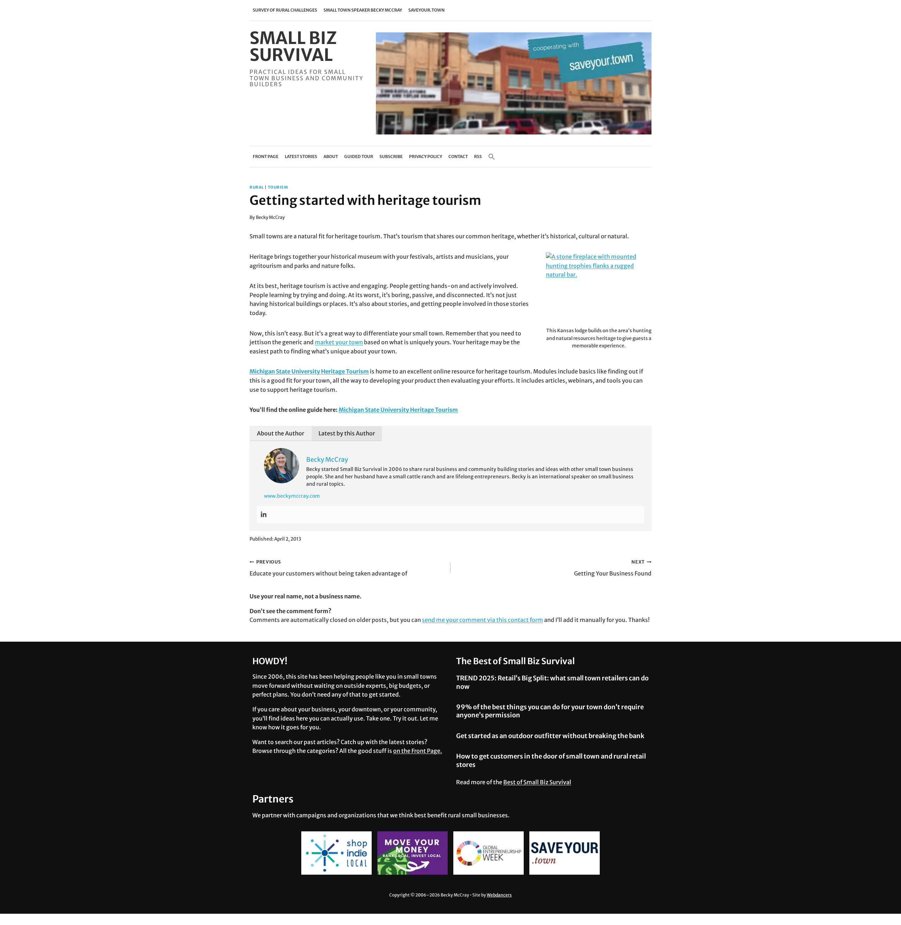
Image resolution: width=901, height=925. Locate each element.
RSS (478, 156)
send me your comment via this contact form (482, 619)
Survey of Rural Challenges (285, 10)
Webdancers (499, 895)
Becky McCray (270, 217)
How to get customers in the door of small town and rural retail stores (551, 760)
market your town (339, 342)
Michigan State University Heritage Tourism (309, 371)
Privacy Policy (425, 156)
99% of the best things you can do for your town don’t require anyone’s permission (550, 711)
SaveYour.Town (426, 10)
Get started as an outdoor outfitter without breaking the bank (550, 736)
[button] (491, 156)
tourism (278, 187)
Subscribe (391, 156)
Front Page (265, 156)
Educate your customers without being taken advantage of (328, 568)
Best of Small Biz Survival (537, 782)
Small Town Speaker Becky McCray (362, 10)
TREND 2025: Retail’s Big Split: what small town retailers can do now (552, 682)
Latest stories (301, 156)
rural (257, 187)
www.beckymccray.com (292, 496)
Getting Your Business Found (612, 568)
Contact (458, 156)
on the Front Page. (417, 750)
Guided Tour (358, 156)
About (330, 156)
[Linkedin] (263, 514)
